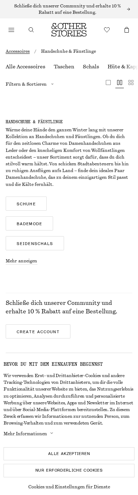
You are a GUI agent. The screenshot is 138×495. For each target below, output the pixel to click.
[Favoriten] (107, 29)
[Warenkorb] (127, 29)
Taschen (64, 66)
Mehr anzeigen (22, 261)
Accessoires (18, 51)
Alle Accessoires (25, 66)
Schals (91, 66)
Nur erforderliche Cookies (69, 470)
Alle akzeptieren (69, 453)
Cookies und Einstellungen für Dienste (69, 487)
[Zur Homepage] (69, 29)
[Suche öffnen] (31, 29)
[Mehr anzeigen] (69, 9)
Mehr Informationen (25, 434)
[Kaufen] (11, 29)
